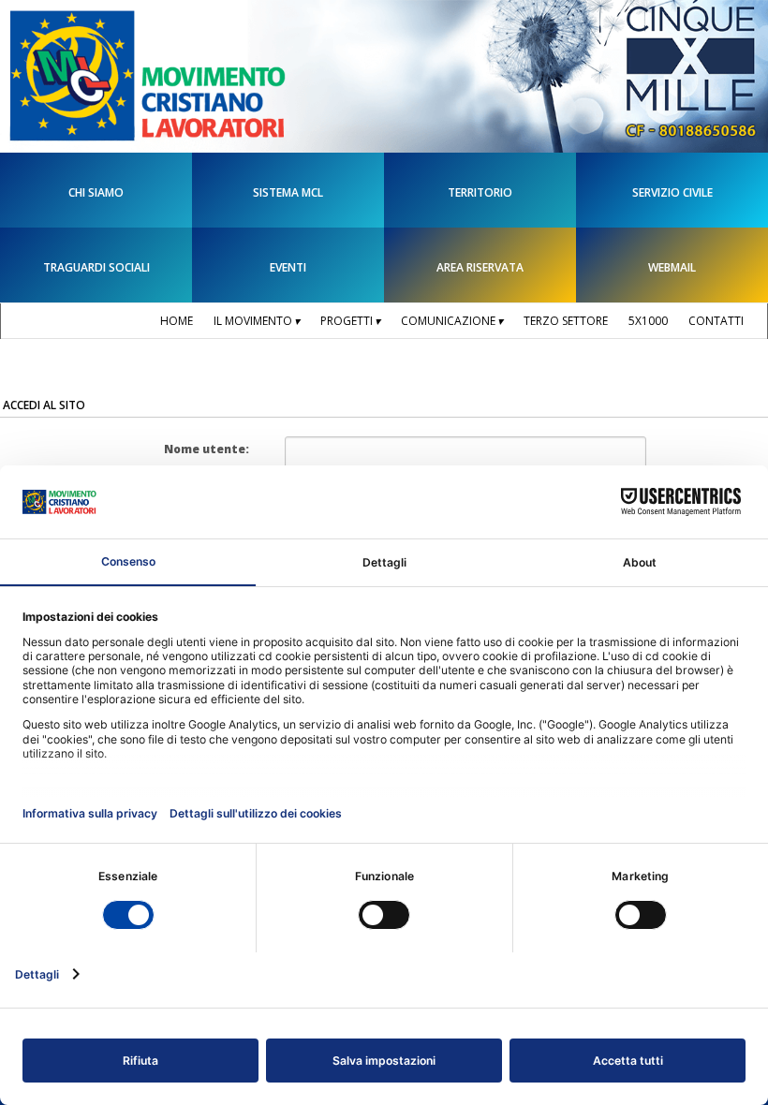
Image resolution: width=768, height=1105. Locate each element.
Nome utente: (206, 449)
